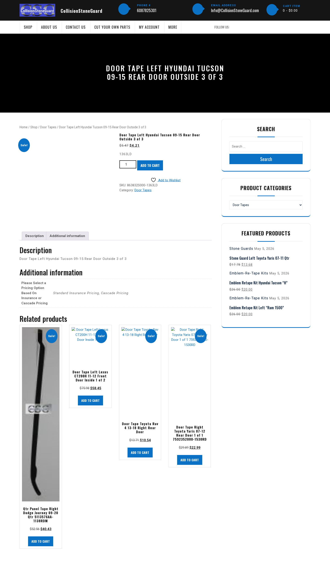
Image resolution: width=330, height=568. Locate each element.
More (172, 27)
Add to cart (150, 165)
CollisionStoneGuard (81, 10)
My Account (149, 27)
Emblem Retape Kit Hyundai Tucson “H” (258, 282)
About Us (49, 27)
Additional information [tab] (67, 236)
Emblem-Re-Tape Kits (248, 273)
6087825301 (146, 10)
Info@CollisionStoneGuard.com (235, 10)
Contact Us (76, 27)
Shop (28, 27)
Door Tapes (48, 127)
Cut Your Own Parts (112, 27)
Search (266, 159)
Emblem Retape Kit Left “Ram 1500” (256, 307)
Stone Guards (241, 248)
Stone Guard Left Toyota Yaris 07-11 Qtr (259, 258)
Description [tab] (34, 236)
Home (24, 127)
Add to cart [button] (40, 541)
